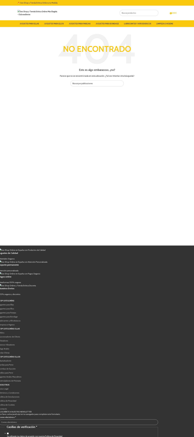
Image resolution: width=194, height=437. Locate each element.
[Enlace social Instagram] (168, 3)
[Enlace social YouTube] (171, 3)
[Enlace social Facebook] (165, 3)
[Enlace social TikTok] (175, 3)
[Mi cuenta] (162, 13)
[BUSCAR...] (155, 13)
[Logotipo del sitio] (38, 12)
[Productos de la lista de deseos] (166, 13)
